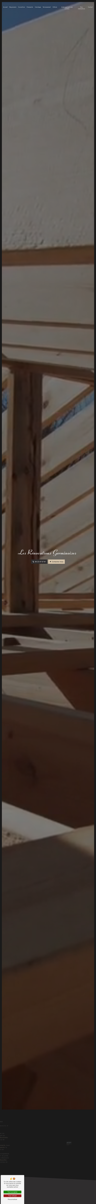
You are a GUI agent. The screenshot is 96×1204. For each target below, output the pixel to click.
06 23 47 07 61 (40, 562)
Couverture (21, 7)
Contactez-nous (57, 562)
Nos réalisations (81, 7)
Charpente (30, 7)
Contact (90, 7)
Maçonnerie (12, 7)
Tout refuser (12, 1196)
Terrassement (47, 7)
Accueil (5, 7)
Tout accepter (12, 1192)
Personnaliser (12, 1199)
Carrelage (38, 7)
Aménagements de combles (67, 7)
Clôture (55, 7)
